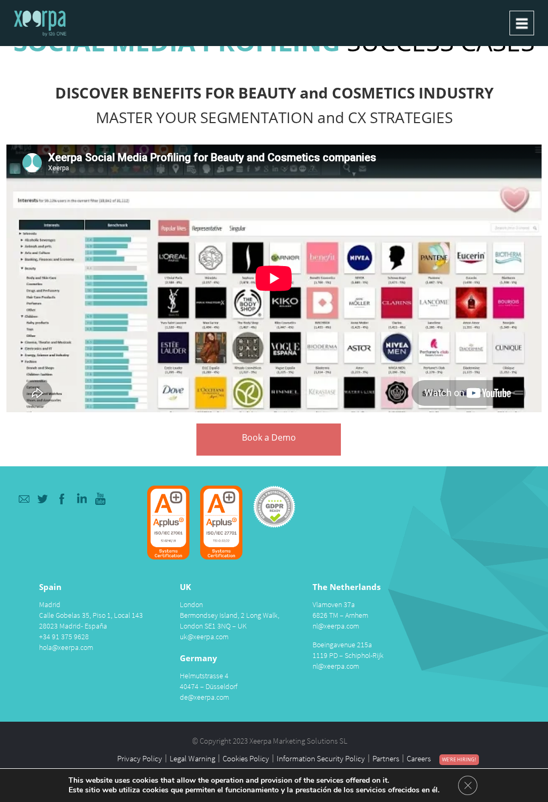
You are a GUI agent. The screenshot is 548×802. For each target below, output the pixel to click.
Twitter (43, 498)
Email (23, 498)
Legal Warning (192, 758)
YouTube (101, 498)
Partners (385, 758)
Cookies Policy (246, 758)
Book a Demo (269, 437)
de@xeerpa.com (204, 697)
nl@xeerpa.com (336, 626)
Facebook (62, 498)
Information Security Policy (321, 758)
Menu (521, 23)
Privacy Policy (139, 758)
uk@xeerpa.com (204, 636)
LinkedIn (81, 498)
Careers (419, 758)
